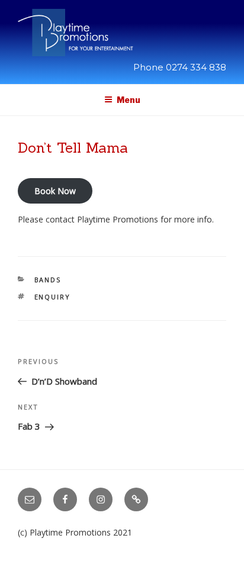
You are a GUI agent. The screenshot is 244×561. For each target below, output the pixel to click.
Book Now (55, 190)
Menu (128, 100)
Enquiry (52, 296)
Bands (48, 279)
